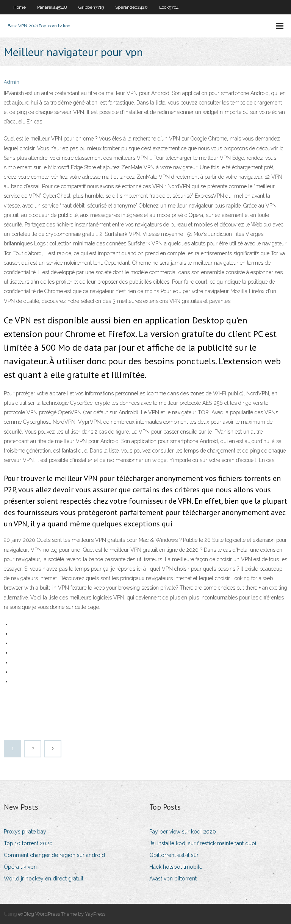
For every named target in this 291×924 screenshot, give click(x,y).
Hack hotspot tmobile (175, 867)
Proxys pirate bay (25, 832)
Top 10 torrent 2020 (28, 843)
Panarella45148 (52, 7)
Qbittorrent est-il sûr (174, 855)
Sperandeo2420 (131, 7)
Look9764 (168, 7)
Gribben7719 (91, 7)
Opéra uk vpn (20, 867)
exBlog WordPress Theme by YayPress (61, 914)
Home (19, 7)
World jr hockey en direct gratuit (43, 879)
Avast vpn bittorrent (173, 879)
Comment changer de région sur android (54, 855)
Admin (11, 82)
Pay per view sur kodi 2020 (182, 832)
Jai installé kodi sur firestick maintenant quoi (202, 843)
